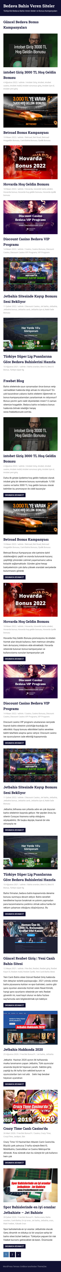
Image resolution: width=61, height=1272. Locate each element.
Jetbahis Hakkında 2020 (23, 1049)
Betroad (28, 137)
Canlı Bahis (16, 1220)
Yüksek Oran (20, 1223)
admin (22, 82)
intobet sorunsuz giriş (31, 86)
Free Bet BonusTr (27, 1054)
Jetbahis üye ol (37, 309)
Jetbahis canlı (24, 309)
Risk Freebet (8, 1223)
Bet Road (37, 137)
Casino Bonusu (38, 249)
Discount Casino (32, 306)
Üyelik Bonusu (44, 140)
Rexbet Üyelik (29, 972)
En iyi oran (26, 1220)
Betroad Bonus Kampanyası (26, 132)
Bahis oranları (33, 367)
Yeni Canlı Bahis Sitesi (45, 972)
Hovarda (29, 189)
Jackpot (17, 1136)
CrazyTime (8, 1136)
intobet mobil (16, 86)
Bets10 (43, 367)
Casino (28, 249)
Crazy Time (46, 1133)
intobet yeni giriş (10, 89)
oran (51, 1220)
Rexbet (36, 968)
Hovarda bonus (10, 192)
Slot (23, 1136)
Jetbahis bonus (10, 309)
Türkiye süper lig (17, 370)
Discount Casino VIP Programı (23, 252)
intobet (41, 82)
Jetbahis (53, 306)
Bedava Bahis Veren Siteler (29, 5)
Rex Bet (28, 968)
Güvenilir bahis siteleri (43, 189)
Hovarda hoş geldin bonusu (30, 192)
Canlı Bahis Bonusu (28, 140)
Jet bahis (44, 306)
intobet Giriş (31, 82)
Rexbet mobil (16, 972)
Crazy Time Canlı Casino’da (25, 1128)
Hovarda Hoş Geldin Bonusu (26, 184)
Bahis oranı (40, 1217)
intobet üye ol (48, 86)
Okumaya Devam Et (14, 495)
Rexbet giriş (45, 968)
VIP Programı (44, 252)
